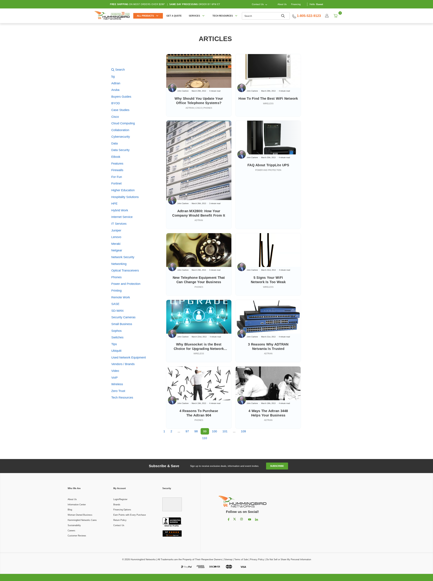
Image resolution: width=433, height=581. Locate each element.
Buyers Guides (121, 96)
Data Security (120, 150)
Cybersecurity (120, 136)
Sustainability (74, 525)
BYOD (115, 103)
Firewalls (117, 170)
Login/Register (120, 499)
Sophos (116, 330)
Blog (70, 509)
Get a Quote (174, 16)
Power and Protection (125, 284)
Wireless (117, 384)
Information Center (77, 504)
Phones (116, 277)
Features (117, 163)
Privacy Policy (257, 559)
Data (114, 143)
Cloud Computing (123, 123)
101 (224, 431)
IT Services (119, 223)
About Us (282, 4)
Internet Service (122, 217)
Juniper (116, 230)
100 (214, 431)
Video (115, 371)
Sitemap (228, 559)
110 (204, 438)
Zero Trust (118, 391)
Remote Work (120, 297)
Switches (117, 337)
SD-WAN (117, 310)
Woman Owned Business (80, 515)
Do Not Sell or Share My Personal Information (288, 559)
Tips (114, 344)
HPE (114, 203)
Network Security (122, 257)
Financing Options (122, 509)
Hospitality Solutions (125, 197)
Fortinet (116, 183)
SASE (115, 304)
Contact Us (118, 525)
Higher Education (123, 190)
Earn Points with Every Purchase (129, 515)
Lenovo (116, 237)
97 (187, 431)
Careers (71, 530)
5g (113, 76)
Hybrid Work (119, 210)
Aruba (115, 90)
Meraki (115, 243)
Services (194, 16)
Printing (116, 290)
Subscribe (277, 466)
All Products (145, 16)
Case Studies (120, 110)
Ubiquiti (116, 350)
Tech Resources (122, 397)
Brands (116, 504)
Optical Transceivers (125, 270)
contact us (258, 4)
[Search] (283, 15)
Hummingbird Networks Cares (82, 520)
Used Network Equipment (128, 357)
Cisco (115, 116)
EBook (115, 156)
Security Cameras (123, 317)
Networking (119, 264)
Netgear (116, 250)
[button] (137, 69)
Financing (296, 4)
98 (196, 431)
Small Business (121, 324)
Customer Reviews (77, 535)
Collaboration (120, 130)
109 (243, 431)
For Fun (116, 177)
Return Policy (120, 520)
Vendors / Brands (123, 364)
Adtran (115, 83)
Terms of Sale (241, 559)
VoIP (114, 377)
